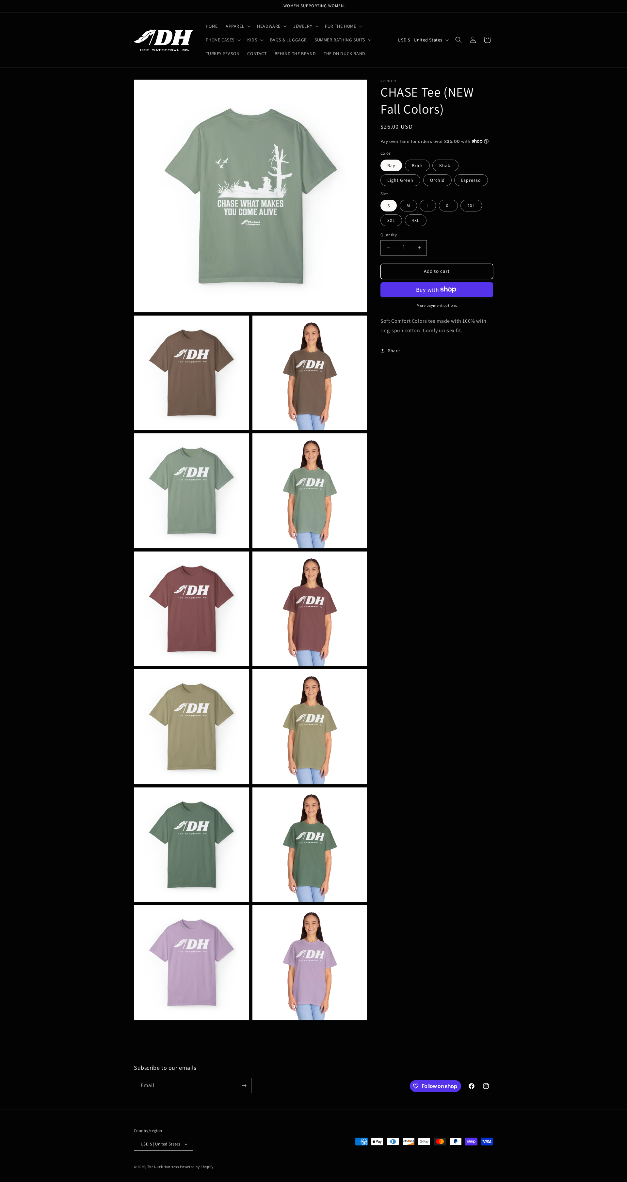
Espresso (471, 180)
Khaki (445, 165)
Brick (417, 165)
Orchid (437, 180)
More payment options (437, 305)
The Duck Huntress (163, 1167)
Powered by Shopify (197, 1167)
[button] (237, 26)
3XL (391, 220)
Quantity (388, 235)
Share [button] (394, 350)
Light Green (400, 180)
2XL (471, 206)
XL (448, 206)
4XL (416, 220)
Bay (391, 165)
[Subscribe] (244, 1085)
